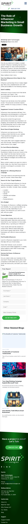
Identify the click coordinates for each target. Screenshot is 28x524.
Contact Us (4, 522)
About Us (4, 502)
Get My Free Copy (11, 318)
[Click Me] (1, 467)
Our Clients (4, 510)
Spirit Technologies (13, 40)
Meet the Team (5, 504)
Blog (2, 512)
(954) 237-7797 (15, 8)
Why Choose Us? (6, 507)
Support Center (5, 520)
